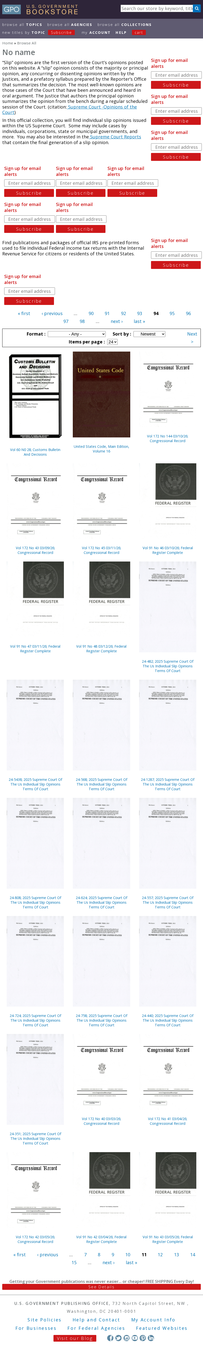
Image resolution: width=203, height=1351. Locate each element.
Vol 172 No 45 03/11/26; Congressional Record (101, 550)
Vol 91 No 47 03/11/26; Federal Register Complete (35, 648)
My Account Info (153, 1320)
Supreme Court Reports (115, 137)
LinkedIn (151, 1338)
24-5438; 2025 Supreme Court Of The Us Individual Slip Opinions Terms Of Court (35, 784)
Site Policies (44, 1320)
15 (74, 1262)
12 (160, 1254)
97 (65, 321)
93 (139, 313)
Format (35, 334)
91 (107, 313)
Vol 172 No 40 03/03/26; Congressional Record (101, 1121)
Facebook (110, 1338)
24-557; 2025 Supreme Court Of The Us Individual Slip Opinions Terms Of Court (167, 902)
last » (139, 321)
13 (176, 1254)
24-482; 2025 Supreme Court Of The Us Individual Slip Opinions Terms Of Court (167, 666)
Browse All (22, 24)
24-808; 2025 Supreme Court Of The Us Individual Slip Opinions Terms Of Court (35, 902)
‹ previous (52, 313)
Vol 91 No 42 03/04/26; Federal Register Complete (101, 1239)
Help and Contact (96, 1320)
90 (91, 313)
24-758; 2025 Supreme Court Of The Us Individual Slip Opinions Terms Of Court (101, 1020)
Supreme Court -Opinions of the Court (69, 109)
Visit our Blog (75, 1338)
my (96, 32)
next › (117, 321)
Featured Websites (162, 1328)
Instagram (127, 1338)
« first (24, 313)
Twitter (118, 1338)
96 (188, 313)
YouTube (135, 1338)
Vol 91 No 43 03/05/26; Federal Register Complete (168, 1239)
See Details (101, 1287)
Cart (139, 32)
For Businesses (36, 1328)
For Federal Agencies (96, 1328)
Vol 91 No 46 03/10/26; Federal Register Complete (168, 550)
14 (192, 1254)
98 (82, 321)
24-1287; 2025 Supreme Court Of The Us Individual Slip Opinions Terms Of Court (167, 784)
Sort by (121, 334)
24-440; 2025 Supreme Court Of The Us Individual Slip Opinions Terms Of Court (167, 1020)
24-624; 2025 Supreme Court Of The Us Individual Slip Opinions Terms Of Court (101, 902)
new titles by (37, 32)
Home (7, 42)
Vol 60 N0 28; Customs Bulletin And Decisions (35, 452)
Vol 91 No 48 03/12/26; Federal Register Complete (101, 648)
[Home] (42, 13)
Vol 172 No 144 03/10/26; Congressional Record (167, 438)
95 (172, 313)
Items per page (86, 342)
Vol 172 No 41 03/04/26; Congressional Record (167, 1121)
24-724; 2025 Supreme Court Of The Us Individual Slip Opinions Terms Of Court (35, 1020)
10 (127, 1254)
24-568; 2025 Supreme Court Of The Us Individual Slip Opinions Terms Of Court (101, 784)
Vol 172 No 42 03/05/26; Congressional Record (35, 1239)
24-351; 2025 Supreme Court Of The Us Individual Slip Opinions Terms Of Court (35, 1138)
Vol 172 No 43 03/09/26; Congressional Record (35, 550)
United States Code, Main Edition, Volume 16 (101, 448)
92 (123, 313)
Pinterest (143, 1338)
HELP (121, 32)
